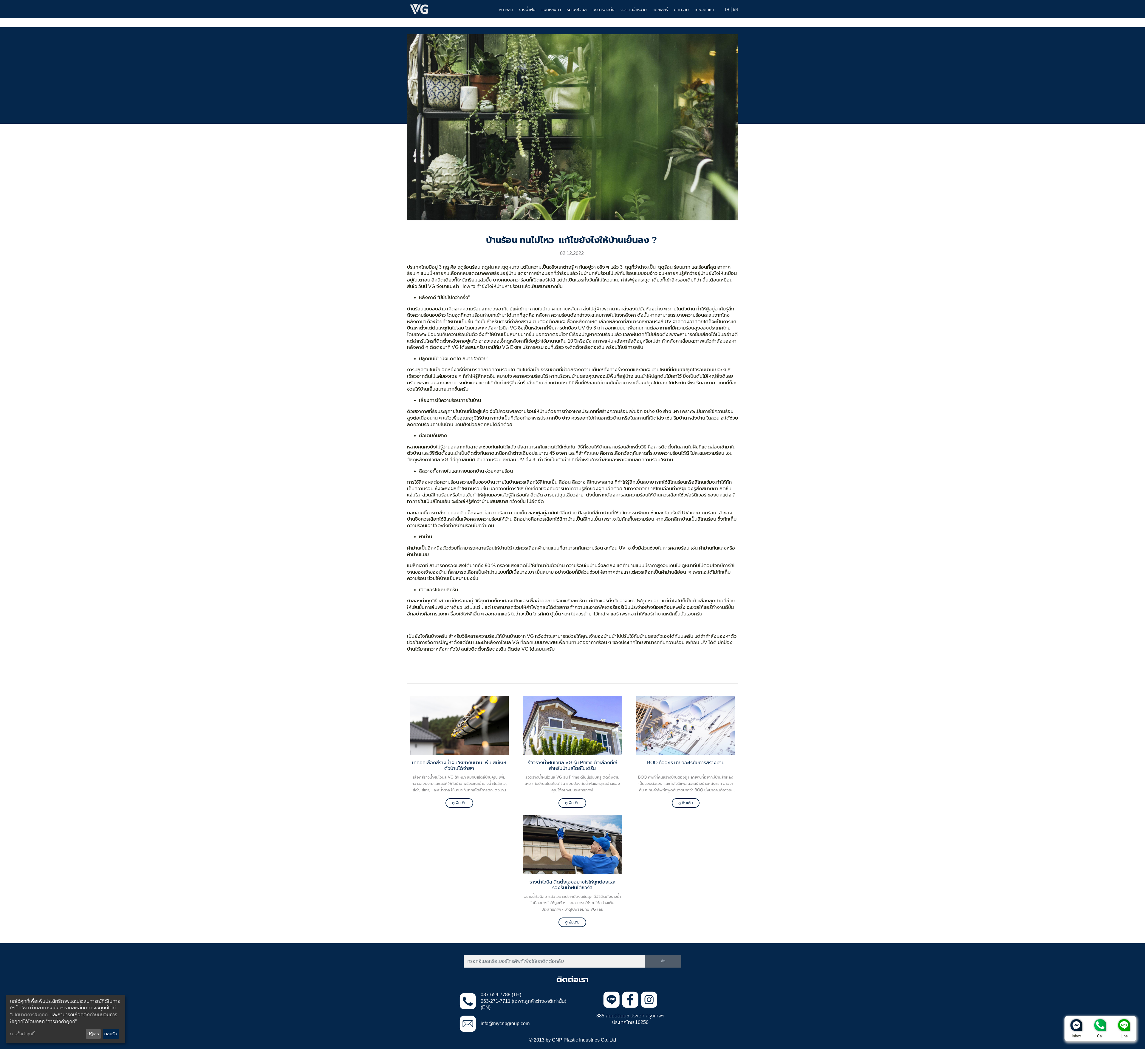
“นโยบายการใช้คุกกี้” (29, 1014)
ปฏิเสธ (93, 1033)
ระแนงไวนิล (577, 9)
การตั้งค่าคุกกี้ (22, 1033)
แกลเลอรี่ (660, 9)
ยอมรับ (110, 1033)
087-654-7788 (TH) (501, 994)
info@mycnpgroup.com (505, 1023)
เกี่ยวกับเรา (704, 9)
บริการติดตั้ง (603, 9)
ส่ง (663, 961)
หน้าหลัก (506, 9)
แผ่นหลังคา (551, 9)
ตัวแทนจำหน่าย (634, 9)
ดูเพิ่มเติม (459, 803)
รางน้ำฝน (527, 9)
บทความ (681, 9)
